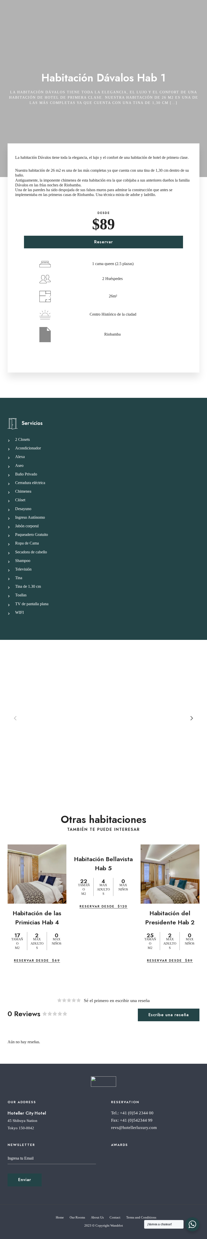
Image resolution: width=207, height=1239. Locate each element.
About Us (97, 1217)
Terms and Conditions (141, 1217)
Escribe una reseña (168, 1015)
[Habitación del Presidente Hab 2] (170, 873)
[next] (191, 718)
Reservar (103, 242)
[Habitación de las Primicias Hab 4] (37, 873)
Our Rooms (77, 1217)
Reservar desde (37, 961)
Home (60, 1217)
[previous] (15, 718)
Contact (115, 1217)
